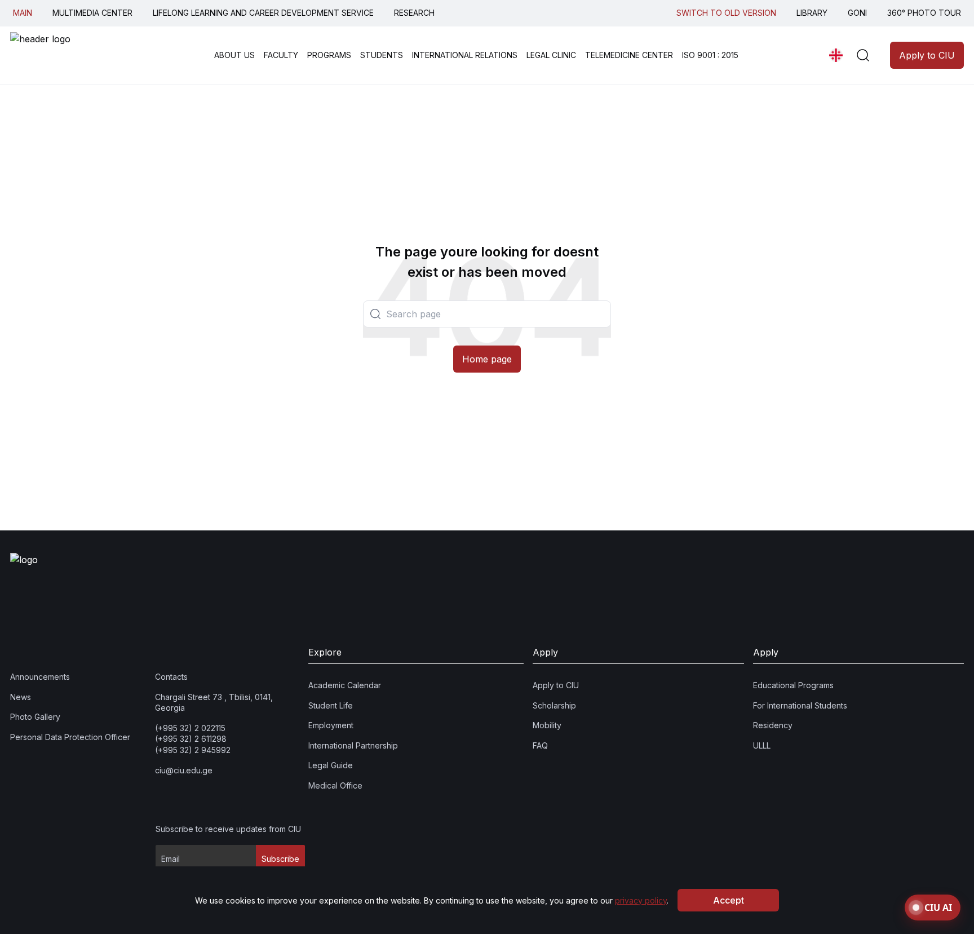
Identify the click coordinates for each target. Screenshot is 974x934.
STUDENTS (381, 55)
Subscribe (280, 859)
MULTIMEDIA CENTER (92, 12)
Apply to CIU (927, 55)
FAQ (540, 745)
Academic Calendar (344, 685)
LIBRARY (811, 12)
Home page (487, 359)
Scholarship (554, 705)
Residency (773, 726)
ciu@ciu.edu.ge (183, 770)
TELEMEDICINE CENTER (629, 55)
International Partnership (353, 745)
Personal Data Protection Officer (70, 737)
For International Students (800, 705)
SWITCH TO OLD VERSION (726, 12)
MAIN (22, 12)
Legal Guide (330, 766)
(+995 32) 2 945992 (193, 750)
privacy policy (641, 900)
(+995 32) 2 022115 (190, 728)
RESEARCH (414, 12)
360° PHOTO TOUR (924, 12)
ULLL (762, 745)
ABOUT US (234, 55)
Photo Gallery (35, 717)
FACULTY (281, 55)
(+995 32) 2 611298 (191, 739)
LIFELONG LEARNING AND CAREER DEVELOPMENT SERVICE (263, 12)
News (20, 697)
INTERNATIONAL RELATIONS (464, 55)
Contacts (171, 676)
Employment (330, 726)
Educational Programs (793, 685)
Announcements (40, 676)
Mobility (547, 726)
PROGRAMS (329, 55)
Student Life (330, 705)
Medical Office (335, 785)
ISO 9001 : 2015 (710, 55)
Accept (728, 900)
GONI (857, 12)
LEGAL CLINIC (551, 55)
